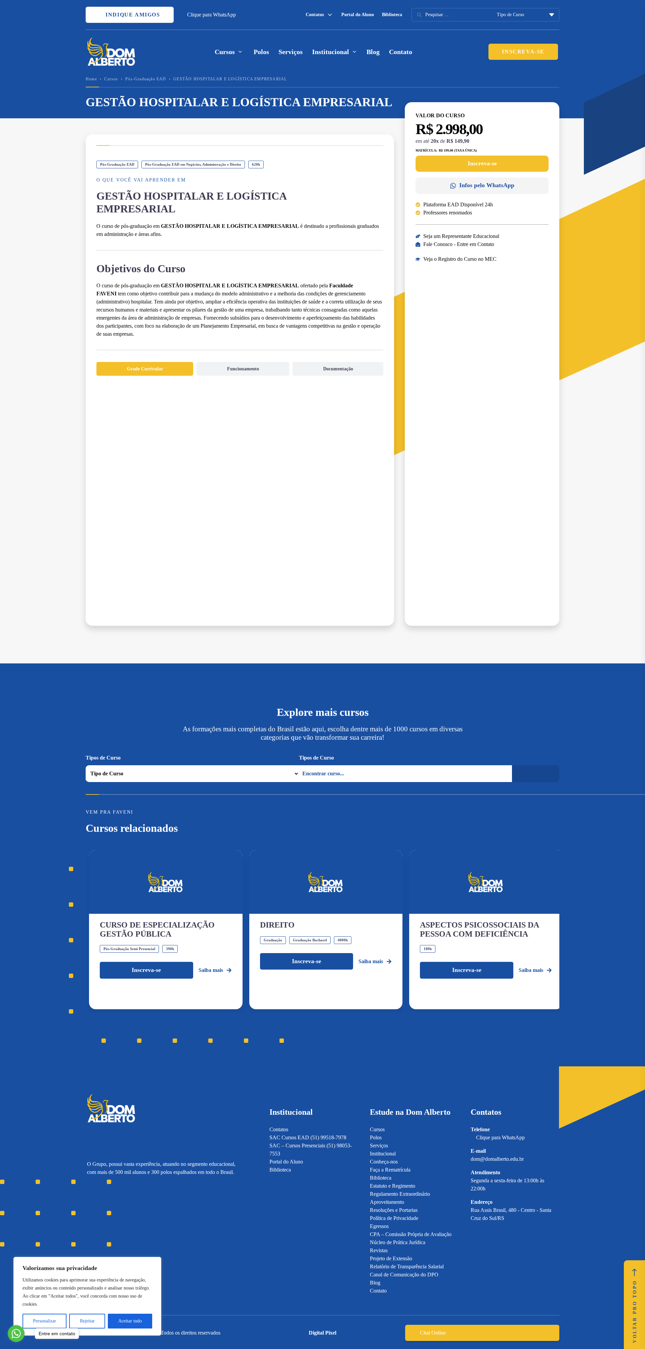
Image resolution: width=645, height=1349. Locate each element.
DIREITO (277, 925)
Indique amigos (132, 14)
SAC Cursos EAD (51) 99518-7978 (307, 1137)
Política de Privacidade (394, 1218)
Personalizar (44, 1320)
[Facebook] (102, 1217)
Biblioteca (392, 14)
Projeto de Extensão (391, 1258)
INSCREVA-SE (523, 51)
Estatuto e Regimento (392, 1186)
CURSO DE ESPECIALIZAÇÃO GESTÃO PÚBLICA (157, 929)
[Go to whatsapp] (16, 1333)
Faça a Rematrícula (390, 1170)
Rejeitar (87, 1320)
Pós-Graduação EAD (145, 79)
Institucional (383, 1153)
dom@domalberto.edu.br (497, 1159)
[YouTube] (114, 1217)
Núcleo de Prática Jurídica (397, 1242)
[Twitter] (125, 1217)
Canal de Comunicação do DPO (404, 1274)
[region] (87, 1296)
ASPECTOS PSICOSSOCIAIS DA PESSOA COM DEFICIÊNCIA (479, 929)
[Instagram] (90, 1217)
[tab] (144, 369)
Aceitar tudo (130, 1320)
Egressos (379, 1226)
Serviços (290, 51)
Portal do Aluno (357, 14)
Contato (400, 51)
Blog (373, 51)
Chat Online (433, 1333)
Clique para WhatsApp (211, 14)
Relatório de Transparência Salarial (407, 1266)
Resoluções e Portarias (394, 1210)
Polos (261, 51)
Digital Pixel (322, 1333)
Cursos (111, 79)
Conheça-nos (384, 1161)
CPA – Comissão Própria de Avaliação (411, 1234)
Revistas (379, 1250)
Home (91, 79)
